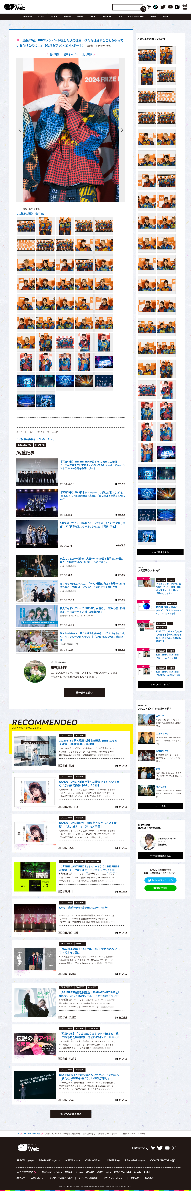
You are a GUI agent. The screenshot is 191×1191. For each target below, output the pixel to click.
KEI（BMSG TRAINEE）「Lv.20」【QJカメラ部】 (168, 673)
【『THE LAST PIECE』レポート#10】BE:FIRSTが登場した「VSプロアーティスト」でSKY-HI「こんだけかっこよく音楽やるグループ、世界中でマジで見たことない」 (89, 869)
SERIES (93, 17)
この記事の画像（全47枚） (30, 213)
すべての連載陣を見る (160, 855)
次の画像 (87, 54)
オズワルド (161, 786)
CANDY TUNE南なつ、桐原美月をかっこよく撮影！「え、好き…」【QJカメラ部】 (88, 824)
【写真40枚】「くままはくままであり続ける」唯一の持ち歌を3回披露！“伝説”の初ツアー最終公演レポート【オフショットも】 (89, 1036)
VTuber (67, 17)
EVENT (166, 17)
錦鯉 (158, 768)
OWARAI (27, 17)
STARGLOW (162, 751)
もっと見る (160, 805)
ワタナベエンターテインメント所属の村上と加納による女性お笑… (168, 722)
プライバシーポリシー (113, 1178)
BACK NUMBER (136, 17)
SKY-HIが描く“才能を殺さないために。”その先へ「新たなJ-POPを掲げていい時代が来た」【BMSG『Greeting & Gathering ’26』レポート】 (89, 1077)
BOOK (100, 1172)
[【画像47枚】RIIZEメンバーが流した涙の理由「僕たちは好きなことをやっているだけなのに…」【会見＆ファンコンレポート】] (26, 226)
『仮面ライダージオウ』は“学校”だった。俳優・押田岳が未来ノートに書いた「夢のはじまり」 (168, 588)
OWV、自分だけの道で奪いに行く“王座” (83, 908)
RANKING (107, 17)
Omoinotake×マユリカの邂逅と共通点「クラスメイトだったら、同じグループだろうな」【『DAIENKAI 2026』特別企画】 (92, 637)
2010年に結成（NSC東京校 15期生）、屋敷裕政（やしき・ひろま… (168, 740)
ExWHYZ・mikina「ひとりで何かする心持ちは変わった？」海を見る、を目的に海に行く (169, 636)
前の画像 (54, 54)
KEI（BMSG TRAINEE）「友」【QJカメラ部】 (168, 656)
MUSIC (41, 17)
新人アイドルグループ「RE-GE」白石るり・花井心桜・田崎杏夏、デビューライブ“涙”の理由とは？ (92, 610)
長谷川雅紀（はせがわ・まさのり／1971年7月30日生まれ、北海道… (168, 775)
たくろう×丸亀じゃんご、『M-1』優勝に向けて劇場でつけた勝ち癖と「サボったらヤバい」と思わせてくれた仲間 (92, 585)
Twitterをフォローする (162, 879)
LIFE (108, 1172)
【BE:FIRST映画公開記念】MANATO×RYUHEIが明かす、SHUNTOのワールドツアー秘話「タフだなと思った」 (89, 994)
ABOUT (20, 1178)
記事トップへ (71, 54)
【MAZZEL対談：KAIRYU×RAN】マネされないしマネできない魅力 (89, 950)
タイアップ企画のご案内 (60, 1178)
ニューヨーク (162, 733)
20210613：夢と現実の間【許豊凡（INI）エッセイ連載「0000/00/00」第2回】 (88, 742)
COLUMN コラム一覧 (31, 1133)
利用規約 (149, 1178)
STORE (153, 17)
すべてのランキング (160, 684)
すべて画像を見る (160, 552)
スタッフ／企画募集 (87, 1178)
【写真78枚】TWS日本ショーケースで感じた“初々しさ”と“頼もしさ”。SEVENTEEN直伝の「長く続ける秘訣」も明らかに (92, 496)
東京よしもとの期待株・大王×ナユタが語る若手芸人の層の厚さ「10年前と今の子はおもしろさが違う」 (91, 560)
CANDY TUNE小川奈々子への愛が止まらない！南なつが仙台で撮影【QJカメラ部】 (89, 783)
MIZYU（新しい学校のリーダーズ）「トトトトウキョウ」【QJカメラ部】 (169, 610)
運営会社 (134, 1178)
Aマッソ (160, 715)
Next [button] (177, 841)
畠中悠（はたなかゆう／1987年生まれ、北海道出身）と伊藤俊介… (169, 793)
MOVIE (53, 17)
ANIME (80, 17)
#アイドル (21, 432)
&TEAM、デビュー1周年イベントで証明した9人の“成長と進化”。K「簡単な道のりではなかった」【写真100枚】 (92, 524)
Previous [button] (141, 841)
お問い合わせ (37, 1178)
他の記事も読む (84, 692)
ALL (120, 17)
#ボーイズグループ (39, 432)
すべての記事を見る (71, 1114)
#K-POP (56, 432)
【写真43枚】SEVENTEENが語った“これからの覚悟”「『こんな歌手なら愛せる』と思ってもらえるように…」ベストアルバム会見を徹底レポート (92, 465)
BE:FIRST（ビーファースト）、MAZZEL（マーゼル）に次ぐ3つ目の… (169, 758)
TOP (17, 1133)
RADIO (90, 1172)
